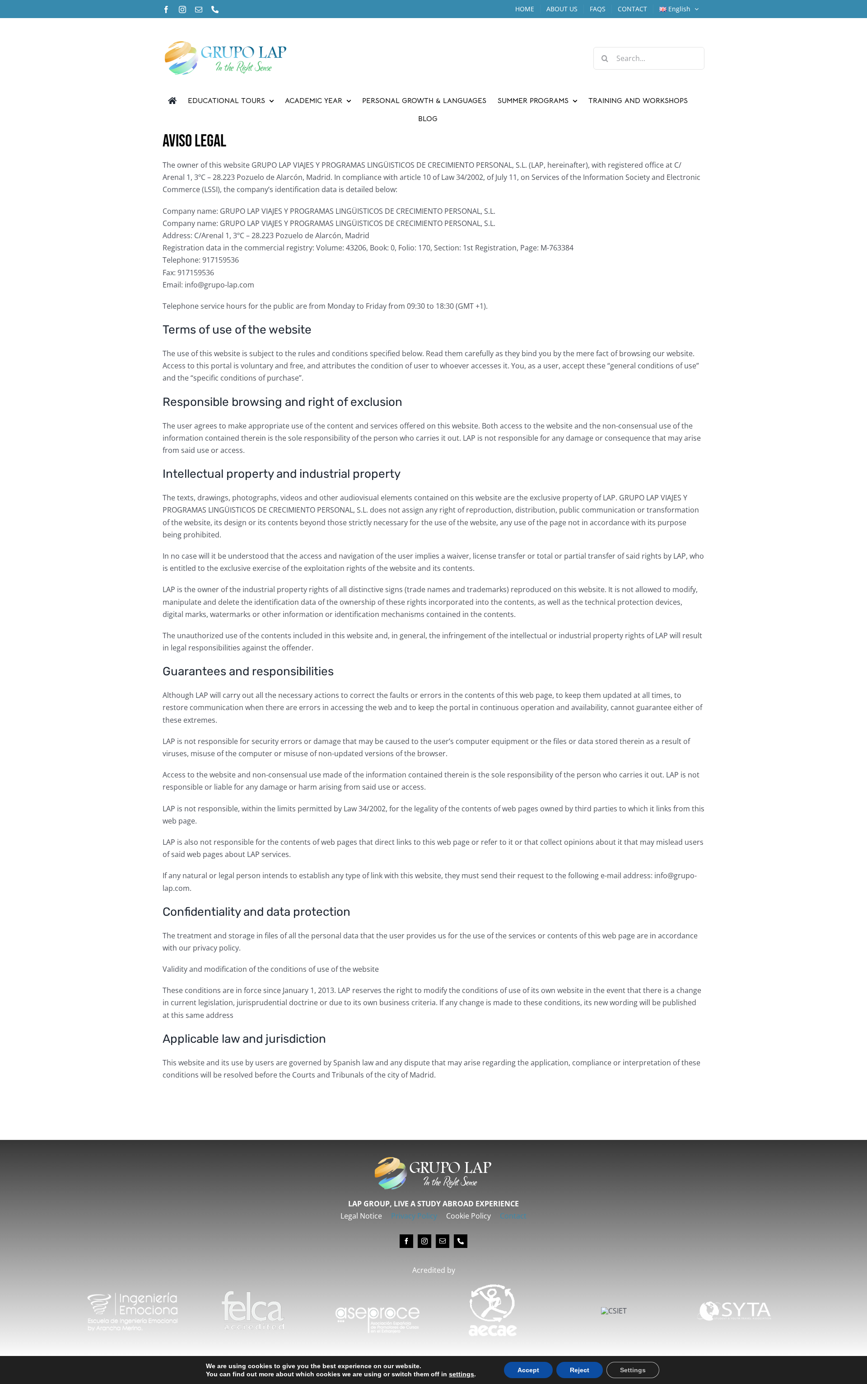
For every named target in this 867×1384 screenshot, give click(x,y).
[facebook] (406, 1241)
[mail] (442, 1241)
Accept (528, 1370)
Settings (633, 1370)
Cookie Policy (468, 1216)
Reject (579, 1370)
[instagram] (424, 1241)
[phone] (460, 1241)
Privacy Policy (414, 1216)
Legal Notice (361, 1216)
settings (461, 1374)
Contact (513, 1216)
